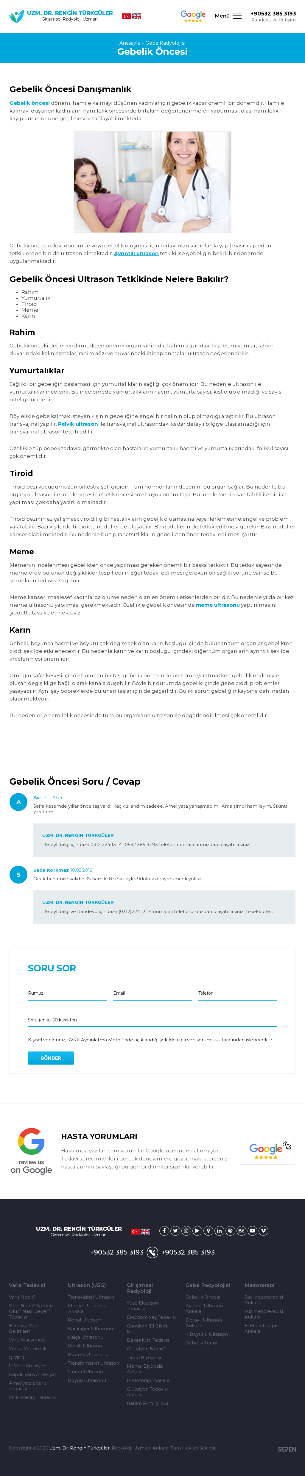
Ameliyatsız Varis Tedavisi (27, 1385)
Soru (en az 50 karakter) (52, 1020)
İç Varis (16, 1357)
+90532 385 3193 (273, 13)
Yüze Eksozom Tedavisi (143, 1305)
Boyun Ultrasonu (87, 1380)
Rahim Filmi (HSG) (147, 1403)
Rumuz (35, 993)
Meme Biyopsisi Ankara (145, 1368)
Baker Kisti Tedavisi (148, 1340)
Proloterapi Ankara (148, 1380)
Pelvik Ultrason (85, 1346)
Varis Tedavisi (27, 1285)
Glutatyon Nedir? (146, 1349)
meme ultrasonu (218, 605)
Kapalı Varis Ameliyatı (33, 1374)
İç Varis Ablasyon (27, 1366)
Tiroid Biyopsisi (144, 1357)
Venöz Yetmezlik (27, 1348)
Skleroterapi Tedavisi (32, 1397)
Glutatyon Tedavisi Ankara (147, 1391)
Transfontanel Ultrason (93, 1363)
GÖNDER (51, 1058)
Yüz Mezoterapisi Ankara (264, 1314)
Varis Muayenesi (27, 1340)
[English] (136, 16)
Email (119, 993)
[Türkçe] (126, 16)
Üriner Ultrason (85, 1371)
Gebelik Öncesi (203, 1297)
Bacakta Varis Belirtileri (24, 1328)
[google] (193, 16)
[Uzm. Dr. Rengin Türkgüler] (164, 1231)
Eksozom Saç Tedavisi (151, 1317)
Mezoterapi (260, 1285)
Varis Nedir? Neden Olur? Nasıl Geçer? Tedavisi (31, 1311)
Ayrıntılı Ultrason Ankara (204, 1308)
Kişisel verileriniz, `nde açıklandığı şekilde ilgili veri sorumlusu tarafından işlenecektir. (150, 1040)
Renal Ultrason (84, 1320)
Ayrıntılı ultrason (136, 253)
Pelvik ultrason (78, 424)
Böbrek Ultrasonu (88, 1354)
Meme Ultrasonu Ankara (87, 1308)
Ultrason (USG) (87, 1285)
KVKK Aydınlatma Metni (94, 1040)
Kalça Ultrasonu (85, 1337)
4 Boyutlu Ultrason (207, 1334)
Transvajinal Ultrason (91, 1297)
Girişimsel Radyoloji (140, 1288)
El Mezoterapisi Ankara (262, 1328)
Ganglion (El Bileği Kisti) (147, 1328)
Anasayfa (130, 43)
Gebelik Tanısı (201, 1343)
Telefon (206, 993)
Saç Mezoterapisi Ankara (264, 1299)
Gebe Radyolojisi (165, 43)
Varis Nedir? (22, 1297)
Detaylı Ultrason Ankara (204, 1322)
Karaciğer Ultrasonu (90, 1328)
